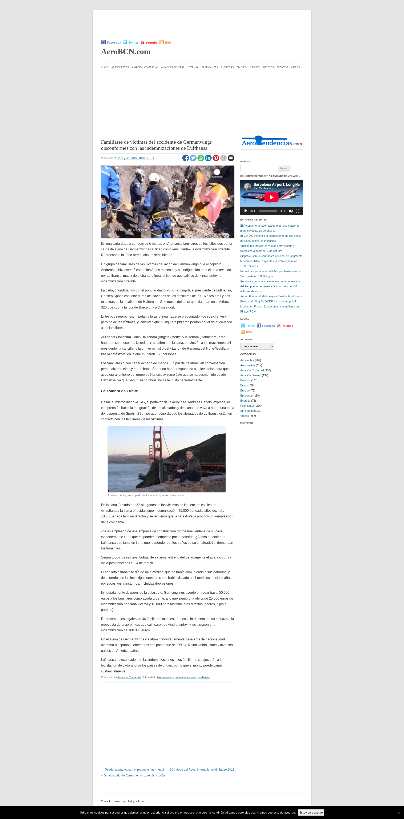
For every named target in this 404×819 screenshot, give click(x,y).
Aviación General (173, 67)
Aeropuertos (120, 67)
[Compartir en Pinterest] (216, 160)
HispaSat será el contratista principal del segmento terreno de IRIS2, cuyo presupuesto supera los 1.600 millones (271, 261)
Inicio (104, 67)
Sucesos (268, 67)
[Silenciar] (291, 211)
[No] (399, 813)
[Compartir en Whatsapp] (201, 160)
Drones (255, 67)
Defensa (193, 67)
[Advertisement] (202, 24)
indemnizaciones (185, 677)
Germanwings (165, 677)
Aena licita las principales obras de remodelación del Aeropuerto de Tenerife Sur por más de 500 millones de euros (270, 286)
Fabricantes (210, 67)
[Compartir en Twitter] (193, 160)
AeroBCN (126, 51)
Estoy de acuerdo (311, 812)
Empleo (242, 67)
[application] (271, 197)
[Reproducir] (246, 211)
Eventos (282, 67)
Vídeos (295, 67)
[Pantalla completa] (297, 211)
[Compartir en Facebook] (186, 160)
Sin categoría (248, 410)
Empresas (227, 67)
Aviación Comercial (145, 67)
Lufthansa (204, 677)
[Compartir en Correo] (231, 160)
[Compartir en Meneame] (224, 160)
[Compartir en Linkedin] (209, 160)
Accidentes (247, 360)
